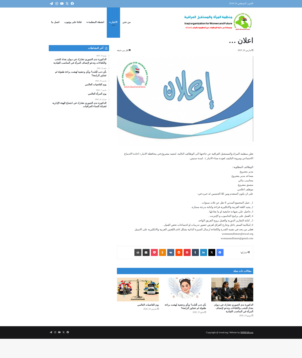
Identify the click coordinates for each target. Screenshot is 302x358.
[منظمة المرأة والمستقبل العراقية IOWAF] (218, 22)
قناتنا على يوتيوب (73, 22)
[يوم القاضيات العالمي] (138, 289)
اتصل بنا (55, 22)
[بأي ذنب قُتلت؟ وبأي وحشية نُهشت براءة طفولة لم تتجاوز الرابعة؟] (185, 289)
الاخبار (114, 22)
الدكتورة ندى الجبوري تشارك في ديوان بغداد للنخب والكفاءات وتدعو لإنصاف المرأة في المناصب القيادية (233, 308)
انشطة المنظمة (96, 22)
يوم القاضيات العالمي (148, 304)
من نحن (127, 22)
